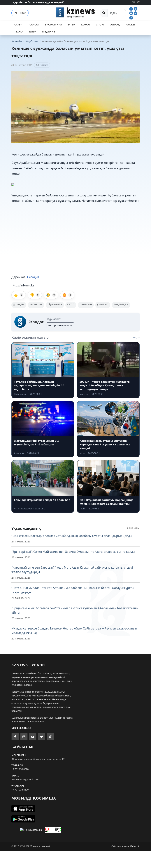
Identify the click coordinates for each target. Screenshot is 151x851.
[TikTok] (131, 17)
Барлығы (133, 528)
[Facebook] (131, 8)
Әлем (71, 24)
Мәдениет (49, 31)
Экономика (53, 24)
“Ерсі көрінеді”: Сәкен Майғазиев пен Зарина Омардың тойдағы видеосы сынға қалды (73, 552)
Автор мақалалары (60, 325)
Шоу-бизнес (32, 41)
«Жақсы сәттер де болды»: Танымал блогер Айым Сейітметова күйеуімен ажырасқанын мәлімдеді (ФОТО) (74, 630)
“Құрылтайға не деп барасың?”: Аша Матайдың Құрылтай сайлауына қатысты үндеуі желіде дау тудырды (72, 569)
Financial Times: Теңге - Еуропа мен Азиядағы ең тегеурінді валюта (47, 2)
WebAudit (135, 846)
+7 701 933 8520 (20, 769)
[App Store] (75, 808)
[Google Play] (75, 819)
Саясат (34, 24)
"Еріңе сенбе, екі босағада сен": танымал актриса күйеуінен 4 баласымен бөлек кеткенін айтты (74, 610)
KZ (138, 2)
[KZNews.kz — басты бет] (75, 12)
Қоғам (85, 24)
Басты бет (16, 41)
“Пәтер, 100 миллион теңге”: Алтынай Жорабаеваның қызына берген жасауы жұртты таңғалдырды (72, 590)
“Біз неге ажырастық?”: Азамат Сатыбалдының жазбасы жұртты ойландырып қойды (71, 536)
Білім (32, 31)
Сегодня (33, 277)
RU (133, 2)
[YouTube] (131, 13)
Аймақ (115, 24)
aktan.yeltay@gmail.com (24, 779)
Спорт (100, 24)
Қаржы (130, 24)
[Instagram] (135, 8)
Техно (18, 31)
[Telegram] (135, 13)
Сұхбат (19, 24)
